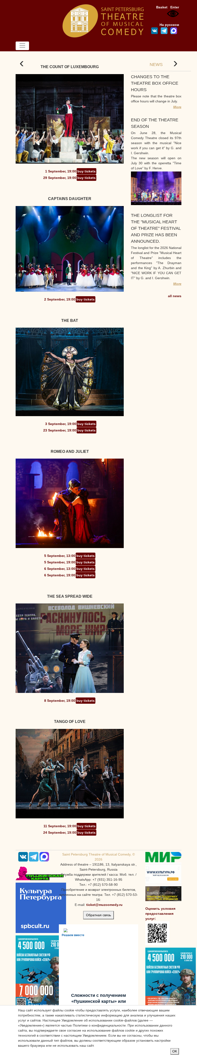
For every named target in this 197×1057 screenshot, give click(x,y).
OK (174, 1051)
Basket (161, 7)
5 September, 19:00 (59, 562)
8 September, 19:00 (59, 701)
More (177, 107)
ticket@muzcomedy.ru (104, 905)
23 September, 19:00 (59, 430)
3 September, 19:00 (60, 424)
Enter (174, 7)
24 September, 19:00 (59, 832)
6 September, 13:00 (59, 569)
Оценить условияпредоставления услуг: (160, 914)
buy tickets (86, 171)
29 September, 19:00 (59, 178)
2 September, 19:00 (59, 299)
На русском (169, 25)
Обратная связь (98, 915)
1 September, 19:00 (60, 171)
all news (174, 296)
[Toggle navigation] (22, 45)
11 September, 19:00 (59, 826)
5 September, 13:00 (59, 556)
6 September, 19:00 (59, 575)
